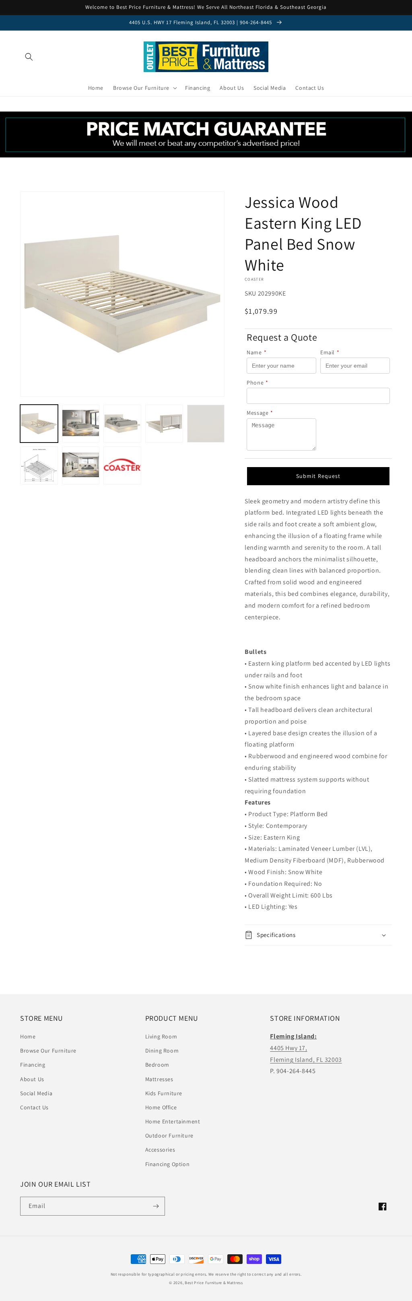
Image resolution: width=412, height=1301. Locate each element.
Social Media (36, 1093)
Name (256, 352)
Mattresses (159, 1079)
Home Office (161, 1107)
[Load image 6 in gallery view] (39, 465)
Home (27, 1036)
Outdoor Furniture (169, 1135)
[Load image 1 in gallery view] (39, 424)
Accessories (160, 1149)
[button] (29, 57)
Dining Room (162, 1050)
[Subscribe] (156, 1206)
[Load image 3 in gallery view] (122, 424)
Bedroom (157, 1064)
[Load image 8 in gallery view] (122, 465)
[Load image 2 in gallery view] (81, 424)
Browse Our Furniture (48, 1050)
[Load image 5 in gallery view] (206, 424)
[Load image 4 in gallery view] (164, 424)
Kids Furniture (163, 1093)
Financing (32, 1064)
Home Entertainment (172, 1121)
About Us (32, 1079)
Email (330, 352)
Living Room (161, 1036)
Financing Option (167, 1164)
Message (260, 412)
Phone (257, 382)
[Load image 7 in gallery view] (81, 465)
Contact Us (34, 1107)
